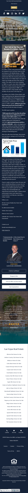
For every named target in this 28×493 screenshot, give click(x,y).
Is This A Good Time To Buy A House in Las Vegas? (19, 238)
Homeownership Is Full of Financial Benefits (8, 238)
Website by (14, 490)
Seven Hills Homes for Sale (14, 409)
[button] (2, 317)
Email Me (21, 432)
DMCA (18, 451)
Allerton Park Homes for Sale (14, 354)
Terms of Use (11, 451)
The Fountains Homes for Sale (14, 422)
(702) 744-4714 (14, 3)
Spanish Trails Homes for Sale (14, 415)
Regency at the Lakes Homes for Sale (14, 400)
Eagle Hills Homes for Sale (14, 382)
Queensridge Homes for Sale (14, 394)
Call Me (7, 432)
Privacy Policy (20, 446)
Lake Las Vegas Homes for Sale (14, 388)
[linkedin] (16, 13)
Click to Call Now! (14, 271)
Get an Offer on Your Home (14, 281)
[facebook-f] (4, 13)
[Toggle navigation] (25, 19)
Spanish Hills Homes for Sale (14, 412)
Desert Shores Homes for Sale (14, 379)
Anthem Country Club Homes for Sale (13, 357)
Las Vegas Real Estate (14, 349)
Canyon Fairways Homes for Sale (14, 366)
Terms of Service (14, 476)
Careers (6, 446)
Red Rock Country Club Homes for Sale (14, 397)
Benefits (14, 7)
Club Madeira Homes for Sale (14, 372)
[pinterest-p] (19, 13)
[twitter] (23, 13)
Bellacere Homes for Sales (14, 360)
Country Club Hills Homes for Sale (14, 376)
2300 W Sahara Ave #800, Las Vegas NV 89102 (14, 10)
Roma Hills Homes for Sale (14, 406)
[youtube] (8, 13)
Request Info (14, 276)
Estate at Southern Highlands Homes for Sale (14, 385)
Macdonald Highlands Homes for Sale (14, 391)
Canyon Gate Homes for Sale (14, 369)
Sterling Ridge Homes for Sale (14, 419)
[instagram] (12, 13)
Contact (12, 446)
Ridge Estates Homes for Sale (14, 403)
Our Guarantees (14, 287)
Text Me (14, 432)
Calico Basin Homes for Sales (14, 363)
